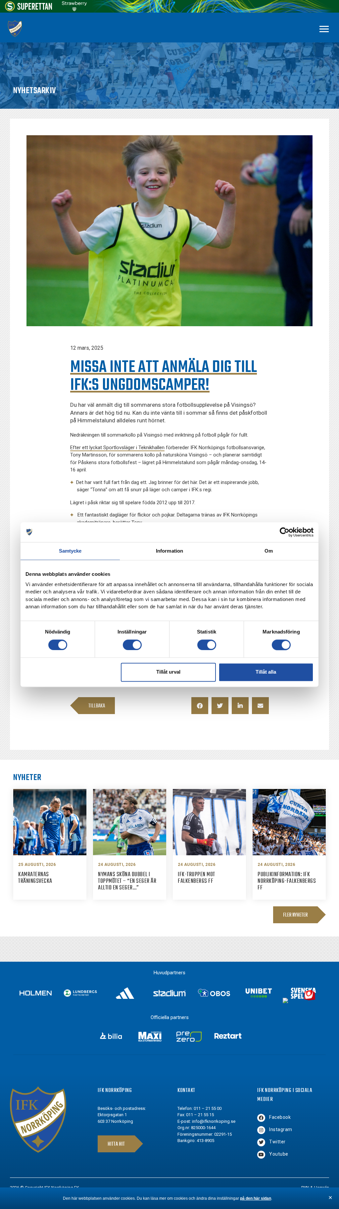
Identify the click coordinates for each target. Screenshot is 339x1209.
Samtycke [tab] (70, 551)
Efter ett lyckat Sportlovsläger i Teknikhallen (117, 448)
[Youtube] (261, 1155)
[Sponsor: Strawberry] (74, 9)
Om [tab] (269, 551)
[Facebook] (261, 1118)
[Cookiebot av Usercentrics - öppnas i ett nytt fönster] (285, 532)
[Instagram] (261, 1130)
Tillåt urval (168, 672)
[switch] (132, 644)
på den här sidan (255, 1198)
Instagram (280, 1129)
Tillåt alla (266, 672)
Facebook (280, 1117)
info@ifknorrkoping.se (213, 1121)
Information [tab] (169, 551)
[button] (199, 705)
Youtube (278, 1154)
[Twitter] (261, 1142)
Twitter (277, 1141)
